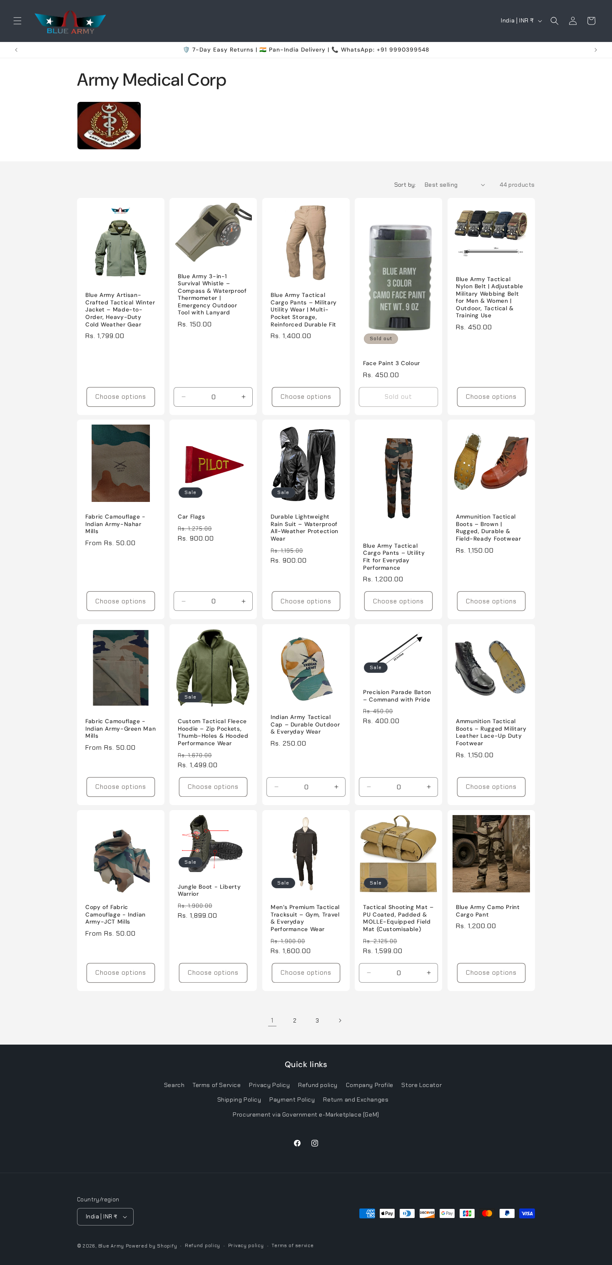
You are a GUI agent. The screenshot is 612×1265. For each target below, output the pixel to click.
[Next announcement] (596, 50)
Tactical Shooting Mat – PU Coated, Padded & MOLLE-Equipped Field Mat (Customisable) (398, 918)
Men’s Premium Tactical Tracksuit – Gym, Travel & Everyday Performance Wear (305, 918)
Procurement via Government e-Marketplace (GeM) (306, 1114)
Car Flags (191, 516)
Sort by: (405, 184)
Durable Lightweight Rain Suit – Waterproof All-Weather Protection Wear (304, 527)
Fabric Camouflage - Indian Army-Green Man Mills (120, 729)
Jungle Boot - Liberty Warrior (209, 890)
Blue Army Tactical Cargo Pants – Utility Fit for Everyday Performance (394, 556)
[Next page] (340, 1020)
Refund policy (318, 1085)
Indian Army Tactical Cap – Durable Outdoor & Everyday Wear (305, 724)
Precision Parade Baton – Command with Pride (397, 696)
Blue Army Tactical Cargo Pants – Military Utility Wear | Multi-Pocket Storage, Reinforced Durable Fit (304, 310)
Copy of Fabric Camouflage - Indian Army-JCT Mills (115, 914)
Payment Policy (292, 1100)
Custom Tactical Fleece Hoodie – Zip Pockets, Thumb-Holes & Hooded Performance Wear (213, 732)
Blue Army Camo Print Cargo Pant (488, 911)
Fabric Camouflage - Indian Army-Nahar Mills (115, 524)
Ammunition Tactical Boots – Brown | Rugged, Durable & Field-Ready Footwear (488, 527)
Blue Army (111, 1246)
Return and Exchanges (355, 1100)
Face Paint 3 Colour (391, 363)
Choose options (120, 397)
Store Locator (421, 1085)
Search (174, 1085)
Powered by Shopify (151, 1246)
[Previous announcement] (16, 50)
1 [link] (272, 1020)
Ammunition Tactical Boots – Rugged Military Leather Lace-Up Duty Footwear (491, 732)
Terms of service (292, 1246)
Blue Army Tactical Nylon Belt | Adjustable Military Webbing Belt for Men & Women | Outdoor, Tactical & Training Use (489, 297)
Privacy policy (246, 1246)
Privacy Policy (269, 1085)
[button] (17, 21)
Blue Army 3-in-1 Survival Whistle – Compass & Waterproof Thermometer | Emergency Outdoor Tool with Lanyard (212, 294)
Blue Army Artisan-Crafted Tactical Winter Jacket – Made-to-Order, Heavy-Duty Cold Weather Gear (120, 310)
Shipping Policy (239, 1100)
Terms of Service (217, 1085)
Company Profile (369, 1085)
